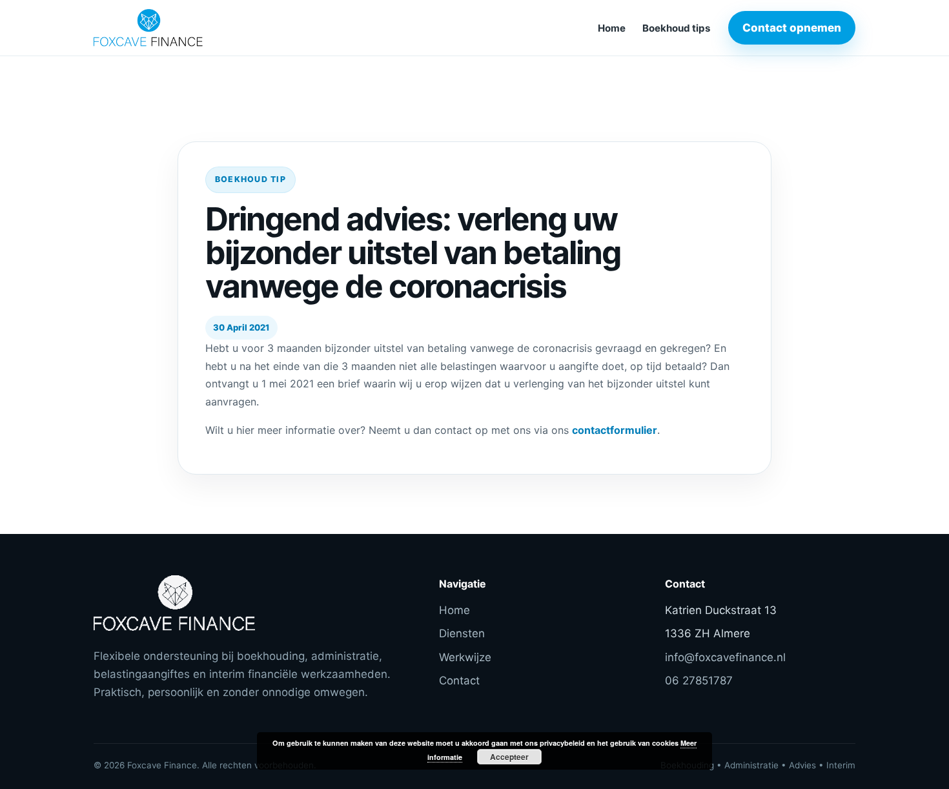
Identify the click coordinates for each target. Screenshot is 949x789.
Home (612, 28)
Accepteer (509, 757)
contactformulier (614, 430)
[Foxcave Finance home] (181, 27)
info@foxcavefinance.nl (725, 657)
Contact (459, 680)
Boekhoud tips (676, 28)
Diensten (462, 633)
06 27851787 (699, 680)
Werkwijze (465, 657)
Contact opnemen (791, 27)
